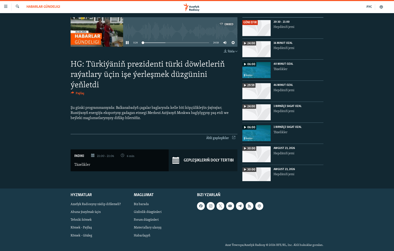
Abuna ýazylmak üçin (86, 212)
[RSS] (249, 206)
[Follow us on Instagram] (210, 206)
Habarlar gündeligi (43, 7)
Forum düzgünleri (146, 219)
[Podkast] (381, 7)
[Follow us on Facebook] (201, 206)
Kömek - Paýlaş (81, 227)
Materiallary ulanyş (147, 227)
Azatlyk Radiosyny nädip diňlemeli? (96, 204)
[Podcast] (259, 206)
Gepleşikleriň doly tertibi (208, 160)
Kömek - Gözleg (81, 235)
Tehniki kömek (81, 219)
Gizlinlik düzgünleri (148, 212)
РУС (369, 7)
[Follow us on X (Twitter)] (220, 206)
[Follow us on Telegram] (240, 206)
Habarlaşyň (142, 235)
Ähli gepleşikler (217, 138)
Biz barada (141, 204)
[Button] (77, 94)
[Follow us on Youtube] (230, 206)
